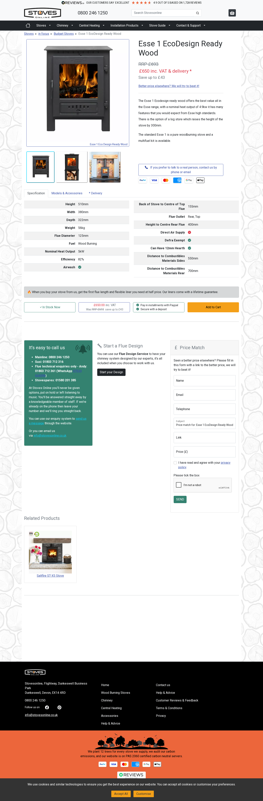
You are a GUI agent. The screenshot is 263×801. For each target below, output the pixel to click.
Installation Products (124, 25)
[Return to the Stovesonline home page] (48, 13)
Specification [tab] (36, 193)
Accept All (121, 794)
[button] (29, 34)
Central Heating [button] (111, 708)
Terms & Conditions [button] (169, 708)
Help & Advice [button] (110, 723)
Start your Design (111, 372)
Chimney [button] (107, 700)
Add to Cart (213, 307)
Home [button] (105, 685)
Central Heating (89, 25)
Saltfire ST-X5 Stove (50, 575)
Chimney (62, 25)
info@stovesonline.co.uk (50, 435)
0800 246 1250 (93, 13)
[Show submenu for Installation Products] (142, 25)
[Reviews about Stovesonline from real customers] (131, 776)
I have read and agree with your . (204, 465)
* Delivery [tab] (95, 193)
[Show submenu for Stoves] (50, 25)
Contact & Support (188, 25)
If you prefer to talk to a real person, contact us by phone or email (183, 170)
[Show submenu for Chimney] (72, 25)
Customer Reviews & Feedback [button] (177, 700)
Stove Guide (157, 25)
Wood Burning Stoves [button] (115, 693)
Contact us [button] (163, 685)
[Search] (198, 13)
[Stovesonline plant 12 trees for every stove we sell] (131, 741)
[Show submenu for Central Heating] (103, 25)
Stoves (41, 25)
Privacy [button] (161, 716)
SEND (180, 499)
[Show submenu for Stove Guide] (169, 25)
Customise (143, 794)
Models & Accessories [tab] (66, 193)
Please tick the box (186, 475)
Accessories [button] (109, 716)
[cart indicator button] (232, 13)
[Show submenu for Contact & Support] (204, 25)
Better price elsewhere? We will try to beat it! (168, 86)
